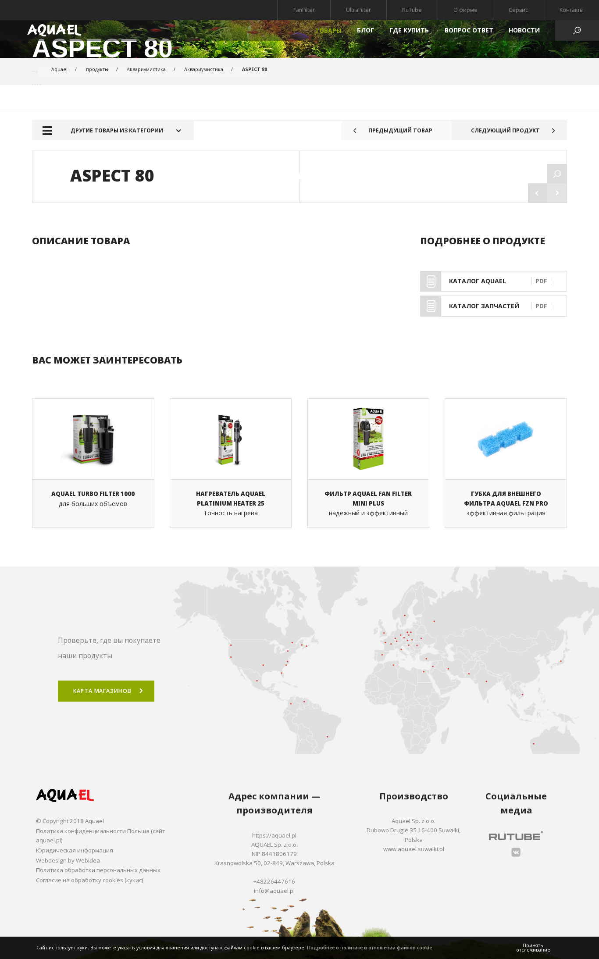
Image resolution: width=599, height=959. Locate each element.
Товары (328, 30)
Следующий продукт (505, 130)
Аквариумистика (146, 69)
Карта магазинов (102, 691)
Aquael (59, 69)
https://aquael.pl (274, 835)
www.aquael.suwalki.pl (413, 849)
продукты (97, 69)
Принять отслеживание (533, 947)
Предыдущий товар (400, 130)
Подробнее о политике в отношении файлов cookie (369, 948)
